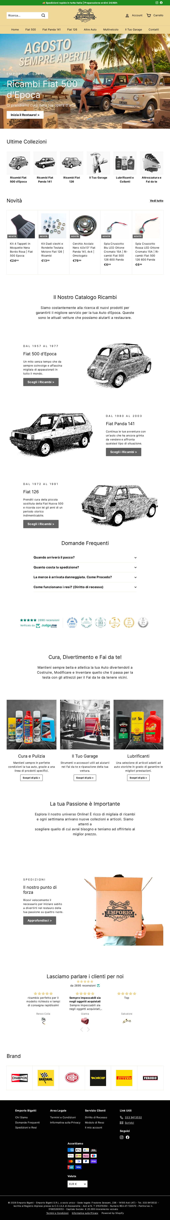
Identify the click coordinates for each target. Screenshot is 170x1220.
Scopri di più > (31, 777)
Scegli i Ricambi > (41, 382)
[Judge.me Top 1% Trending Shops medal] (129, 622)
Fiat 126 (72, 29)
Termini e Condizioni (63, 1117)
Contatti (154, 29)
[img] (85, 981)
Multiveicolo (111, 29)
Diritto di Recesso (96, 1117)
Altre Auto (90, 29)
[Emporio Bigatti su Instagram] (121, 1137)
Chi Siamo (21, 1117)
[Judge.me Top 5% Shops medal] (143, 622)
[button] (82, 1029)
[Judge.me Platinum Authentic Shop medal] (86, 622)
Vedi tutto (156, 200)
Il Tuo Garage (133, 29)
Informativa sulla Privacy (65, 1122)
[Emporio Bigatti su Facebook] (127, 1137)
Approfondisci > (40, 920)
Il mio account (93, 1127)
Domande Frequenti (27, 1122)
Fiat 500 (30, 29)
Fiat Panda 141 (51, 29)
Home (15, 29)
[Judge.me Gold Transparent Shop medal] (114, 622)
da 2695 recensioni (83, 985)
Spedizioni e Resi (26, 1127)
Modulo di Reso (94, 1122)
